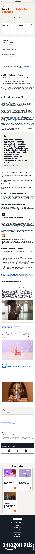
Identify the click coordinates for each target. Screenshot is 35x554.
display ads (30, 275)
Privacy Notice (17, 529)
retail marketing (26, 90)
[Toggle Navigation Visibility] (1, 1)
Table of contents (5, 40)
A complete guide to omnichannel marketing (7, 420)
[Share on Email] (34, 550)
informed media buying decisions (13, 118)
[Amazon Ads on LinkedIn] (11, 522)
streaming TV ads (4, 275)
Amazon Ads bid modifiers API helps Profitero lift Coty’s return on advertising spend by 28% (16, 327)
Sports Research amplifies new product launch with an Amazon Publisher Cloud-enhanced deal (15, 288)
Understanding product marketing (6, 425)
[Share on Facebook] (34, 544)
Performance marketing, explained (6, 422)
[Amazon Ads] (17, 1)
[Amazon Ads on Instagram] (17, 522)
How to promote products (5, 426)
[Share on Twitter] (34, 546)
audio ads (10, 275)
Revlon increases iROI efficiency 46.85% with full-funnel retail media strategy (16, 367)
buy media (10, 68)
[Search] (33, 1)
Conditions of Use (17, 527)
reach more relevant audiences (16, 89)
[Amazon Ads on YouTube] (20, 522)
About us (17, 525)
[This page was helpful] (26, 450)
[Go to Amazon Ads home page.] (17, 546)
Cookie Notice (17, 534)
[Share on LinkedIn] (34, 548)
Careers (17, 538)
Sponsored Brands (15, 275)
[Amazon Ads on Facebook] (22, 522)
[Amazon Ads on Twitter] (14, 522)
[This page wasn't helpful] (9, 450)
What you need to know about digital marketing (8, 423)
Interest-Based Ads (17, 532)
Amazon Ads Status (17, 536)
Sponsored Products (23, 275)
